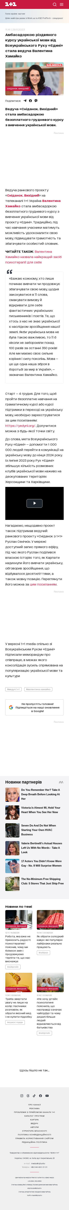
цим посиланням (43, 584)
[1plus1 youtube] (47, 1096)
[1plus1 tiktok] (34, 1095)
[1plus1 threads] (28, 1095)
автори (34, 1127)
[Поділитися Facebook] (30, 100)
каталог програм (34, 1116)
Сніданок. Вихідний (18, 88)
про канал (34, 1104)
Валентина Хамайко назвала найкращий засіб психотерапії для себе (33, 257)
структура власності (34, 1131)
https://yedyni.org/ (20, 425)
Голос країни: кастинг (15, 14)
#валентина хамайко (38, 689)
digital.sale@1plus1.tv (34, 1188)
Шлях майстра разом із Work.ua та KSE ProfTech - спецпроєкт (34, 18)
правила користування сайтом (34, 1138)
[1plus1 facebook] (40, 1095)
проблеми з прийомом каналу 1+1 (34, 1112)
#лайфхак (43, 952)
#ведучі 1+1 (13, 689)
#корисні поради (15, 1022)
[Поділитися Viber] (36, 100)
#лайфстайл (13, 967)
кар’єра (34, 1119)
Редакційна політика (34, 1142)
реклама (34, 1108)
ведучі (34, 1123)
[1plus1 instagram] (21, 1095)
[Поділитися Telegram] (25, 100)
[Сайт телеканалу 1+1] (10, 4)
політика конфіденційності (34, 1134)
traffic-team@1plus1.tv (34, 1195)
